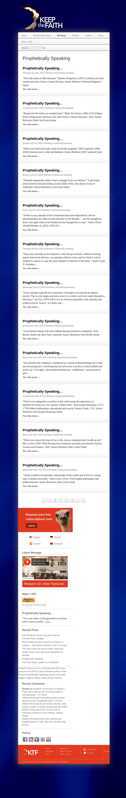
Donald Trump (58, 668)
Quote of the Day (57, 674)
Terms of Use (65, 754)
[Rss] (31, 739)
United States (47, 678)
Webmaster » (64, 762)
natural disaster (45, 671)
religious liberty (33, 678)
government (24, 671)
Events (75, 35)
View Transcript (53, 583)
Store (100, 35)
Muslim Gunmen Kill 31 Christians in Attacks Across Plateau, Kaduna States (42, 713)
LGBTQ (34, 671)
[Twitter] (42, 739)
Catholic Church (26, 668)
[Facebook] (25, 739)
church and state (42, 668)
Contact (90, 753)
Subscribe (49, 751)
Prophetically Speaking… (43, 68)
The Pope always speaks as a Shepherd (40, 662)
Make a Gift (26, 42)
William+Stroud (29, 698)
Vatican (58, 678)
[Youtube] (48, 739)
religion (21, 678)
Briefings (61, 35)
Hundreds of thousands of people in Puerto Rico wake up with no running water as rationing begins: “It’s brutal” (43, 692)
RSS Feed (91, 749)
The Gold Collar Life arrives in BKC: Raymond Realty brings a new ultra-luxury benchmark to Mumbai (42, 652)
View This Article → (31, 89)
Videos (88, 35)
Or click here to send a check (34, 605)
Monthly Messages (42, 35)
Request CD (32, 583)
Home (24, 35)
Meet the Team (66, 751)
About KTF (64, 749)
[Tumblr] (36, 739)
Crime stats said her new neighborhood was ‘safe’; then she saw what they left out (44, 722)
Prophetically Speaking (64, 73)
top (105, 751)
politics (57, 671)
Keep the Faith (34, 762)
